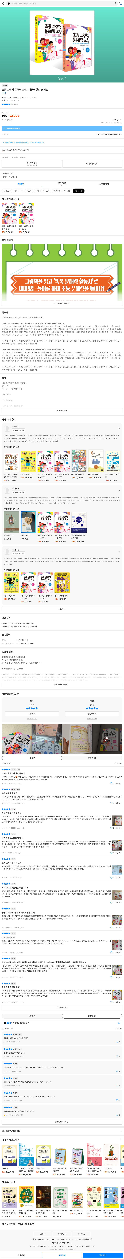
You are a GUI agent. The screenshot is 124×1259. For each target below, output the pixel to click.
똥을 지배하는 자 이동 (96, 465)
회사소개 (69, 1246)
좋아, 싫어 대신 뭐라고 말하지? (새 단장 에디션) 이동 (11, 467)
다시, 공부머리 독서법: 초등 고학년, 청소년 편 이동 (26, 1159)
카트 (121, 3)
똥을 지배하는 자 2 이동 (79, 465)
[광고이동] (115, 3)
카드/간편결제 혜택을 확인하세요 (108, 134)
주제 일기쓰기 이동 (43, 1160)
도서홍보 (87, 1246)
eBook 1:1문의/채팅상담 (83, 1239)
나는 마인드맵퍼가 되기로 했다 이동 (79, 527)
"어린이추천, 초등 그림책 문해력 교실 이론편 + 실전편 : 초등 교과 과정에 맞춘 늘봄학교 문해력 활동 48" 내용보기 (62, 967)
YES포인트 (6, 120)
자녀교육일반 (32, 626)
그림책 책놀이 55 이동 (28, 466)
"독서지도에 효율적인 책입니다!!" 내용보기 (62, 893)
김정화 (21, 97)
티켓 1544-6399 (53, 1239)
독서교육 (30, 623)
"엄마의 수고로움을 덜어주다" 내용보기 (62, 843)
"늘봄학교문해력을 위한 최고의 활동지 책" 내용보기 (62, 918)
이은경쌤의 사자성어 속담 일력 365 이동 (77, 1161)
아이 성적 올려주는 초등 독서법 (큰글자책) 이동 (9, 1202)
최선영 (26, 97)
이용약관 (32, 1246)
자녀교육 (22, 623)
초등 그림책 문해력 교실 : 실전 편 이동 (26, 218)
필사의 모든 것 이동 (28, 527)
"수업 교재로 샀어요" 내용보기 (62, 796)
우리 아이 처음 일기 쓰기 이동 (112, 466)
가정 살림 (14, 623)
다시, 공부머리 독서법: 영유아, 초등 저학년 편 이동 (94, 1159)
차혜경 (10, 97)
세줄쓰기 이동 (9, 1160)
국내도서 (6, 623)
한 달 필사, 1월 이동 (11, 527)
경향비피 (5, 100)
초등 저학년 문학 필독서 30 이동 (94, 1202)
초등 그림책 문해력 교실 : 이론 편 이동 (9, 218)
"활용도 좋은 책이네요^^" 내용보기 (62, 992)
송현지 (4, 97)
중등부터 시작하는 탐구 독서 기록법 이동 (43, 1202)
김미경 (15, 97)
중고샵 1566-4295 (67, 1239)
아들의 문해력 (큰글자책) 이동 (60, 1202)
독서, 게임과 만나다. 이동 (77, 1205)
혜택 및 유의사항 (32, 719)
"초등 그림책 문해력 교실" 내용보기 (62, 818)
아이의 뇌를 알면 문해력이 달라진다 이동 (26, 1202)
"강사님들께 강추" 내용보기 (62, 943)
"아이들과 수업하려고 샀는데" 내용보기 (62, 776)
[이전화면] (3, 3)
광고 (93, 1246)
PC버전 (62, 1246)
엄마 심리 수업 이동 (111, 1160)
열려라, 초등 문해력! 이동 (62, 587)
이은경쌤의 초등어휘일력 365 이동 (60, 1161)
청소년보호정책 (53, 1246)
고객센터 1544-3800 (38, 1239)
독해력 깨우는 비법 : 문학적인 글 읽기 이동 (111, 1202)
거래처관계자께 (78, 1246)
